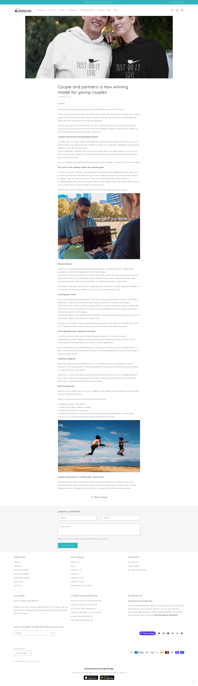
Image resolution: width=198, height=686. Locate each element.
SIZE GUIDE (18, 582)
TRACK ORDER (133, 566)
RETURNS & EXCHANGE (137, 570)
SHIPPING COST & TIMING (81, 586)
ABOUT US (75, 562)
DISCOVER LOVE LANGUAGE (82, 620)
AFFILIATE (75, 574)
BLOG (73, 566)
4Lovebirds (22, 661)
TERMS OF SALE (77, 582)
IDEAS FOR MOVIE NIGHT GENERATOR (86, 601)
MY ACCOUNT (133, 562)
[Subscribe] (52, 633)
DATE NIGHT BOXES (22, 578)
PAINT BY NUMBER (21, 574)
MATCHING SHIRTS (21, 570)
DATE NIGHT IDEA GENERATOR (83, 609)
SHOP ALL (18, 586)
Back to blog (100, 497)
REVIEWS (17, 566)
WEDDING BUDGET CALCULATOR (84, 605)
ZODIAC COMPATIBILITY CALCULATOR (86, 612)
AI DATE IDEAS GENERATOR (82, 616)
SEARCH (17, 562)
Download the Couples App (140, 600)
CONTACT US (76, 570)
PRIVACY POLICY (77, 578)
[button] (41, 10)
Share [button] (62, 103)
